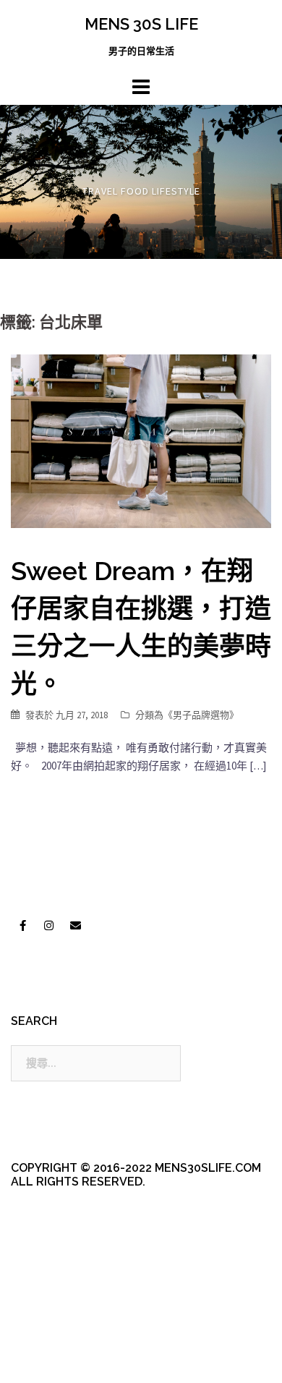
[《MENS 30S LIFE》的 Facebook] (22, 925)
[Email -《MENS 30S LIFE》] (75, 925)
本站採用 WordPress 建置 (70, 1334)
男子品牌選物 (201, 715)
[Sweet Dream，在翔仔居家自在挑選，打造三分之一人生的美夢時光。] (141, 440)
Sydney (62, 1359)
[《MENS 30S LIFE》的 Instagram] (49, 925)
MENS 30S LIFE (141, 23)
